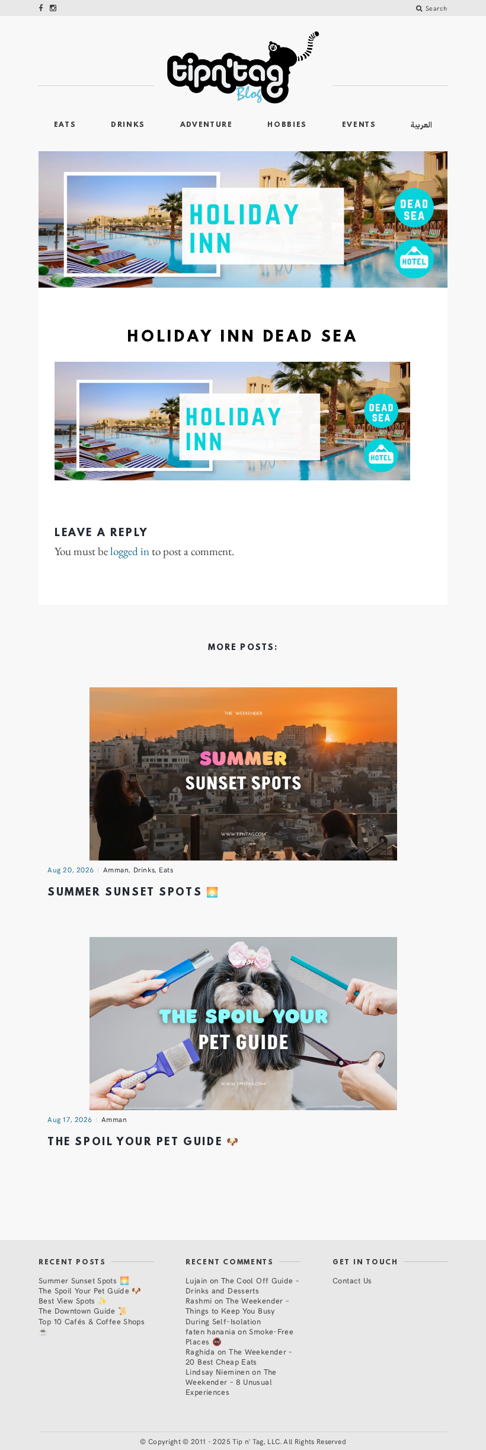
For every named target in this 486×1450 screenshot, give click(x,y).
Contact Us (352, 1280)
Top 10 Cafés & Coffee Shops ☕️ (92, 1326)
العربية (421, 124)
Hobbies (287, 125)
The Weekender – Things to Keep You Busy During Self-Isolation (237, 1310)
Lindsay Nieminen (218, 1371)
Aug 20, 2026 (70, 869)
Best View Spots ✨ (73, 1300)
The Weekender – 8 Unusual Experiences (231, 1381)
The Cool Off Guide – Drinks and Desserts (242, 1285)
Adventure (206, 125)
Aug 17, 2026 (69, 1119)
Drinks (128, 125)
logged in (129, 551)
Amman (116, 869)
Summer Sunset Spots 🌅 (133, 893)
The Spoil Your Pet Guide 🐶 (143, 1142)
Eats (65, 125)
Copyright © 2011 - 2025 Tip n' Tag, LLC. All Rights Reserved (247, 1441)
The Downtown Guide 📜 (83, 1310)
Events (359, 125)
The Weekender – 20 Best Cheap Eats (239, 1356)
